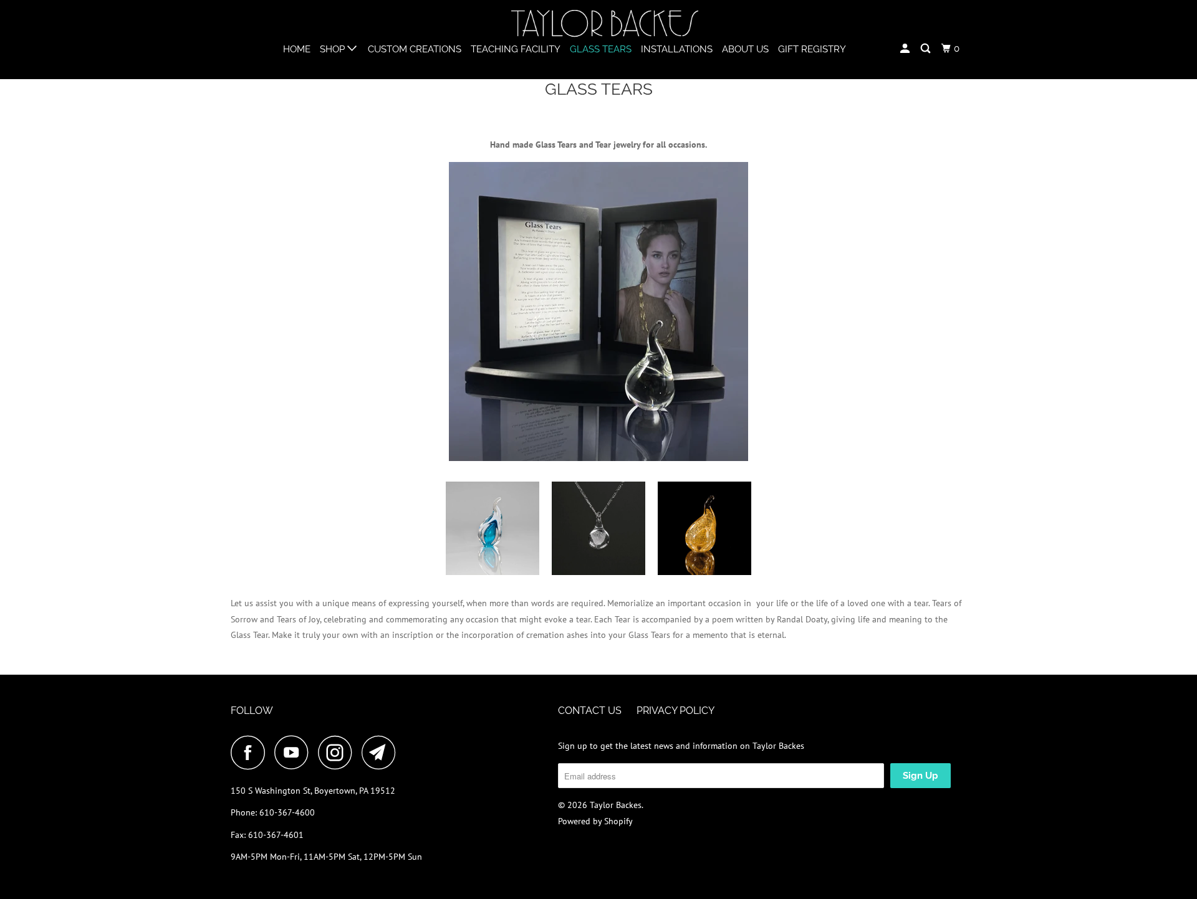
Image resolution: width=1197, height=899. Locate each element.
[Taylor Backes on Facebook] (251, 752)
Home (296, 49)
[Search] (926, 48)
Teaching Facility (515, 49)
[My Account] (906, 48)
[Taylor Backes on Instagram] (338, 752)
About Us (745, 49)
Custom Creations (414, 49)
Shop (333, 49)
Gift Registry (812, 49)
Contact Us (590, 710)
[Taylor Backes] (605, 24)
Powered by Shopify (595, 821)
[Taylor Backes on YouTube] (294, 752)
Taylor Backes (616, 805)
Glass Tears (601, 49)
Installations (677, 49)
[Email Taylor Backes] (382, 752)
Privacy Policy (675, 710)
